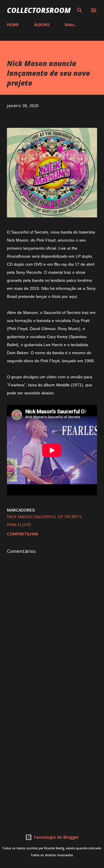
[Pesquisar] (79, 10)
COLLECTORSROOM (39, 10)
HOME (13, 24)
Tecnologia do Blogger (55, 837)
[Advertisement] (52, 757)
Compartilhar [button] (22, 534)
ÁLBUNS (42, 24)
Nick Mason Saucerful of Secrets (44, 516)
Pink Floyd (19, 524)
